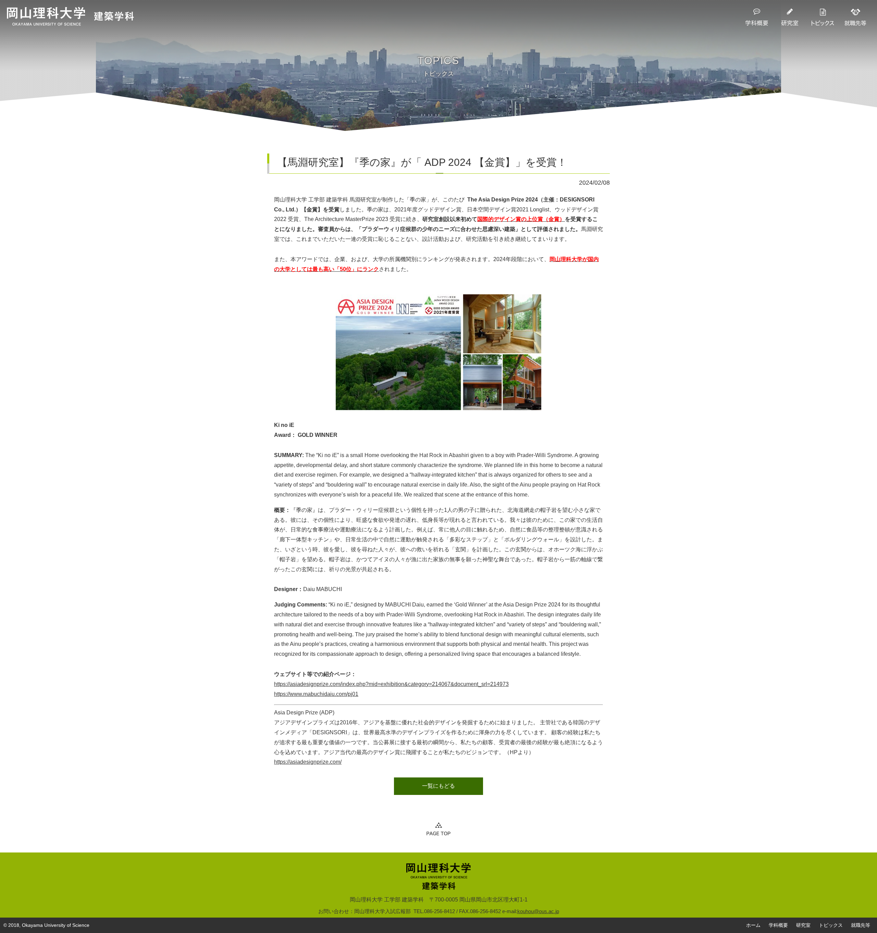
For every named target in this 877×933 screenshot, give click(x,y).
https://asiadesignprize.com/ (308, 762)
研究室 (803, 925)
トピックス (831, 925)
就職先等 (860, 925)
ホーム (753, 925)
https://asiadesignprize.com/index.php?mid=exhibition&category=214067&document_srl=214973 (391, 684)
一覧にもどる (438, 786)
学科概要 (778, 925)
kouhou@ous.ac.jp (538, 911)
